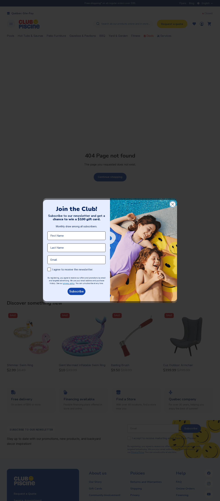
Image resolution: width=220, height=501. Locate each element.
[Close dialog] (173, 204)
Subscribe (76, 291)
